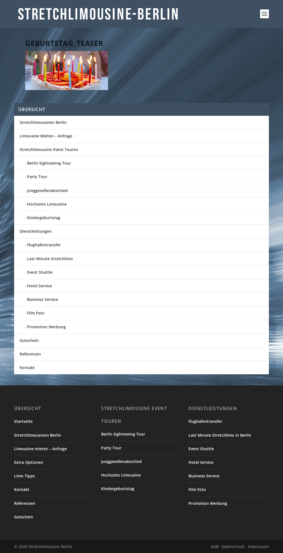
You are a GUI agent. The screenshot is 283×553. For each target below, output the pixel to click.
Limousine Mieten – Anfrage (46, 136)
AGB (215, 546)
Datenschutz (233, 546)
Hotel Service (39, 285)
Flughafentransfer (44, 244)
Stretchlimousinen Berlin (43, 122)
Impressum (258, 546)
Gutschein (29, 340)
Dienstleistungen (36, 231)
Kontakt (27, 367)
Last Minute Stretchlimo (50, 258)
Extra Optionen (28, 462)
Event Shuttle (40, 272)
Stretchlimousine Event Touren (49, 149)
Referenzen (30, 354)
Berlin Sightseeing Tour (49, 163)
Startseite (23, 421)
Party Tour (37, 176)
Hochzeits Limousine (47, 204)
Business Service (42, 299)
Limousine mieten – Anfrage (40, 448)
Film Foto (35, 313)
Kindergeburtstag (43, 217)
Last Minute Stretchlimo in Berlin (219, 435)
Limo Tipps (24, 475)
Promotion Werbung (46, 326)
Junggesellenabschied (47, 190)
